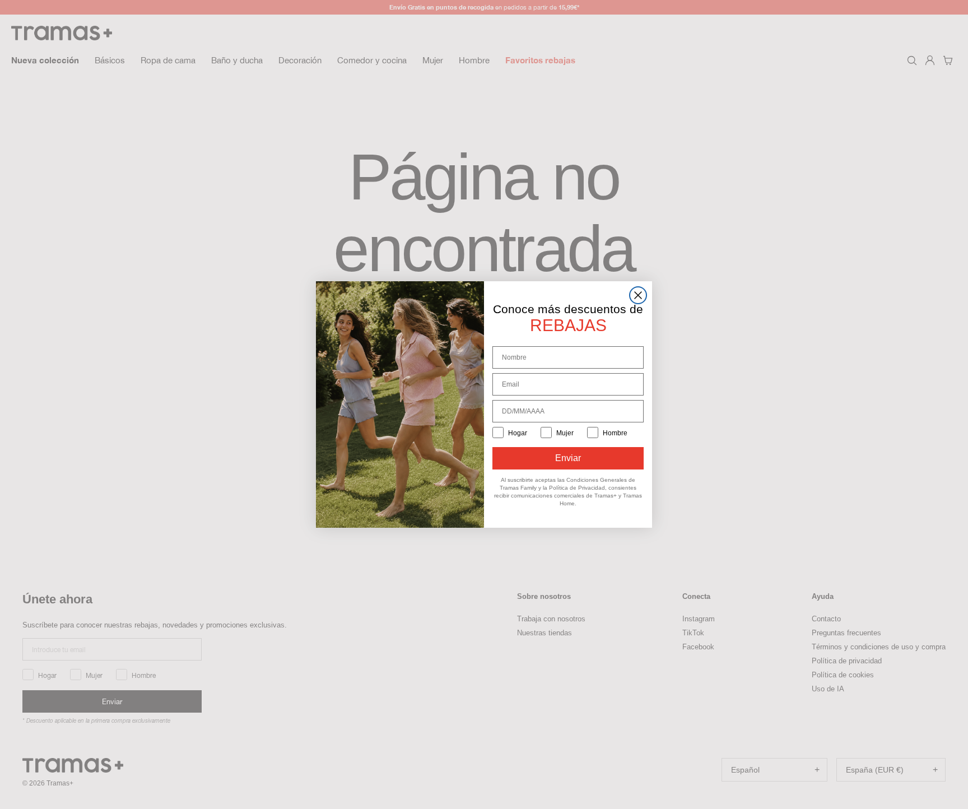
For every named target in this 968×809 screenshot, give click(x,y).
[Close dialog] (638, 295)
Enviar (568, 458)
